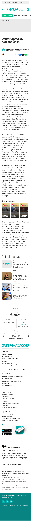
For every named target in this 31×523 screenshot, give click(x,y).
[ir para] (20, 430)
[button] (28, 9)
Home (3, 20)
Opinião (8, 20)
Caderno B (17, 15)
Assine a (7, 15)
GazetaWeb (5, 402)
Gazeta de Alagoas (7, 392)
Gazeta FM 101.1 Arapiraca (9, 400)
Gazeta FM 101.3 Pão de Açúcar (10, 403)
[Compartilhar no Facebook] (19, 55)
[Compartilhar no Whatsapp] (25, 55)
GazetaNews (5, 405)
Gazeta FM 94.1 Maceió (8, 398)
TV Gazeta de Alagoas (7, 396)
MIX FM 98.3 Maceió (7, 394)
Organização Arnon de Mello (9, 407)
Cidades (24, 15)
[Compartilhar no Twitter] (22, 55)
